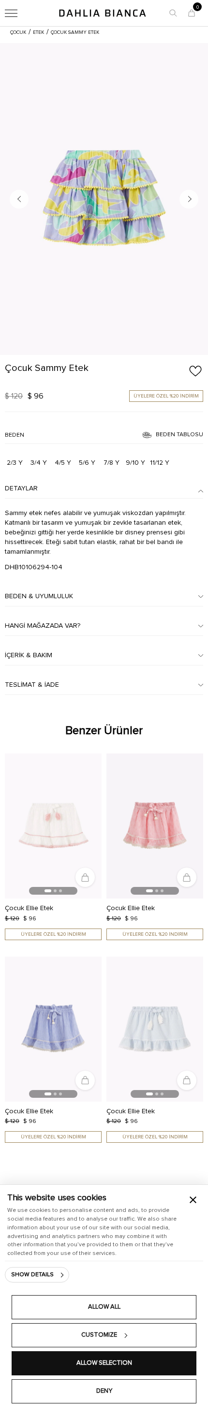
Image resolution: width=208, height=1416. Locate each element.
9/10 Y (135, 462)
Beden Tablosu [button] (179, 435)
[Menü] (11, 13)
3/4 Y (38, 462)
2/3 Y (15, 462)
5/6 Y (87, 462)
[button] (173, 13)
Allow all (104, 1307)
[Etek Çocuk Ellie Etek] (53, 826)
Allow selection (104, 1363)
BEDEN (14, 435)
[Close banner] (193, 1200)
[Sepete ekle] (85, 877)
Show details (32, 1275)
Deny (104, 1391)
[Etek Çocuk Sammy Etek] (104, 199)
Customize (99, 1335)
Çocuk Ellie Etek (29, 908)
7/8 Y (111, 462)
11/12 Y (159, 462)
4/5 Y (63, 462)
